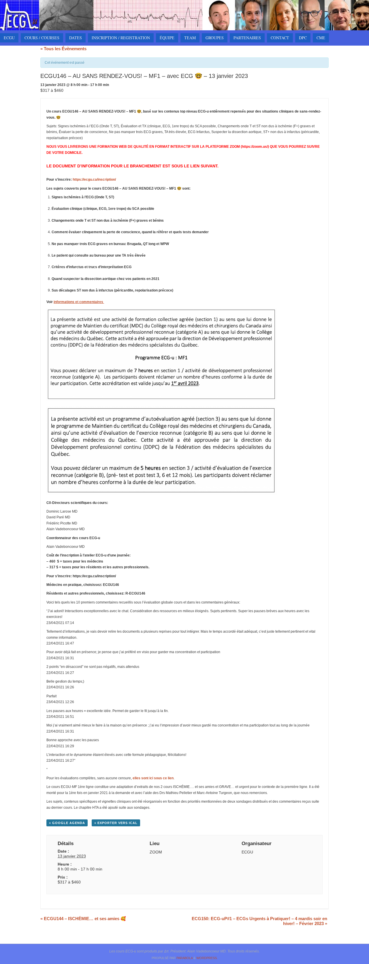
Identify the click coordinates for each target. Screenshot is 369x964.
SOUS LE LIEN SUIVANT (194, 166)
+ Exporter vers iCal (116, 823)
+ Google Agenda (67, 823)
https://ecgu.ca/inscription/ (94, 180)
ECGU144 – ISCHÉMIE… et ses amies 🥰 (83, 918)
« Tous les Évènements (63, 48)
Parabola (184, 958)
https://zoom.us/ (255, 147)
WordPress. (207, 958)
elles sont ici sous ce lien (153, 778)
